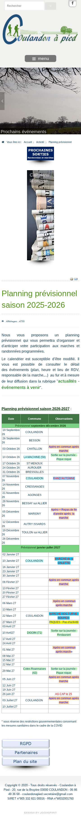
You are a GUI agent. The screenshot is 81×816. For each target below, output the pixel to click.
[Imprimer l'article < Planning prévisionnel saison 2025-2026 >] (71, 278)
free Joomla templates (40, 813)
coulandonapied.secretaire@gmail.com (47, 794)
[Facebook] (72, 3)
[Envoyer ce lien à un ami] (76, 278)
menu (43, 58)
